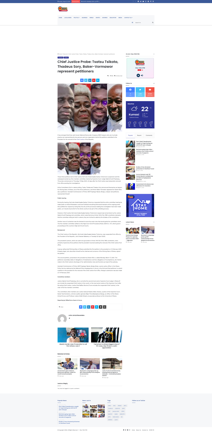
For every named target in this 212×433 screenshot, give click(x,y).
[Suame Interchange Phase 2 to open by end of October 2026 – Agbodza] (132, 230)
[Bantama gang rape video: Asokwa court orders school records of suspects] (130, 157)
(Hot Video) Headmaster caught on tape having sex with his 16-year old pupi (144, 143)
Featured (65, 54)
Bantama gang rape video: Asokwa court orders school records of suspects (144, 151)
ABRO (109, 405)
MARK (116, 414)
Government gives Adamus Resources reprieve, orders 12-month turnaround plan (67, 372)
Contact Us (128, 17)
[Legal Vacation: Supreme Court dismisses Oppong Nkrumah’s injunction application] (101, 415)
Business (84, 17)
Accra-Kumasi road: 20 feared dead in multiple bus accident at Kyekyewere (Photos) (144, 177)
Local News (67, 17)
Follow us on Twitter (138, 400)
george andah (116, 411)
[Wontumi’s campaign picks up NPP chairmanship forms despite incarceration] (90, 363)
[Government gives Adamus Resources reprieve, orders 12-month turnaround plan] (67, 363)
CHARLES (110, 408)
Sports (98, 17)
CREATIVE (117, 408)
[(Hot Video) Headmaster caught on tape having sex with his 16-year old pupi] (130, 144)
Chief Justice (80, 139)
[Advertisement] (106, 39)
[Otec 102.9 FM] (73, 8)
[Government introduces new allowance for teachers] (130, 186)
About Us (138, 430)
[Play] (138, 75)
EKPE (123, 408)
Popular (130, 135)
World (91, 17)
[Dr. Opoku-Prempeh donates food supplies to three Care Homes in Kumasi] (93, 415)
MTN (109, 417)
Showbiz (104, 17)
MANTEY (110, 414)
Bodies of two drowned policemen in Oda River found (145, 168)
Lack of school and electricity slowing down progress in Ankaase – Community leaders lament (111, 373)
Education (113, 17)
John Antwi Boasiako (76, 315)
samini (116, 419)
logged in (66, 388)
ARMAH (119, 405)
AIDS (114, 405)
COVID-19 (151, 430)
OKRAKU (110, 419)
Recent (139, 135)
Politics (76, 17)
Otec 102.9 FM (83, 430)
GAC (109, 411)
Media (120, 17)
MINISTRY (122, 414)
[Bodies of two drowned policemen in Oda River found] (130, 169)
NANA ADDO (116, 417)
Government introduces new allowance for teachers (145, 185)
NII (121, 417)
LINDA (122, 411)
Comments (149, 135)
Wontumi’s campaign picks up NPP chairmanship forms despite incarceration (90, 372)
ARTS (125, 405)
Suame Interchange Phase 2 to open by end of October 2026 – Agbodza (132, 237)
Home (60, 17)
